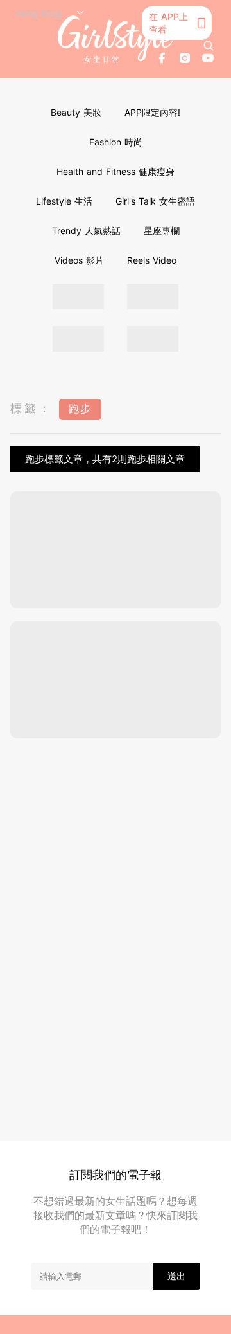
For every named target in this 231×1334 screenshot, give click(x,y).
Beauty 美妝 (76, 112)
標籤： (31, 408)
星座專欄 (162, 230)
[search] (208, 45)
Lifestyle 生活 (64, 201)
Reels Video (151, 260)
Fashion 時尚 (115, 141)
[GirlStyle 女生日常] (115, 39)
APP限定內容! (152, 112)
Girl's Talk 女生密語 (155, 201)
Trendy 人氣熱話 (86, 230)
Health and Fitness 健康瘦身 (115, 171)
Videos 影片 (79, 260)
